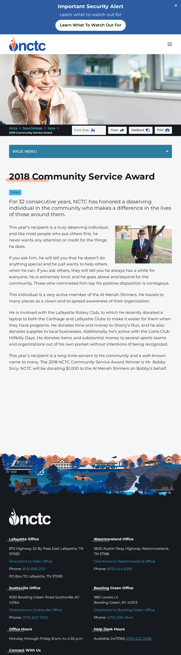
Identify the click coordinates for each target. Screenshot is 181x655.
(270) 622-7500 (35, 617)
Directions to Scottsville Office (35, 610)
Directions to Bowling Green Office (124, 610)
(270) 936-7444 (120, 617)
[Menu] (170, 44)
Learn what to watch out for (90, 25)
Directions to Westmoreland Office (124, 561)
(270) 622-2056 (138, 639)
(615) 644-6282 (119, 569)
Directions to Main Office (31, 561)
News (15, 192)
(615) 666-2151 (33, 569)
